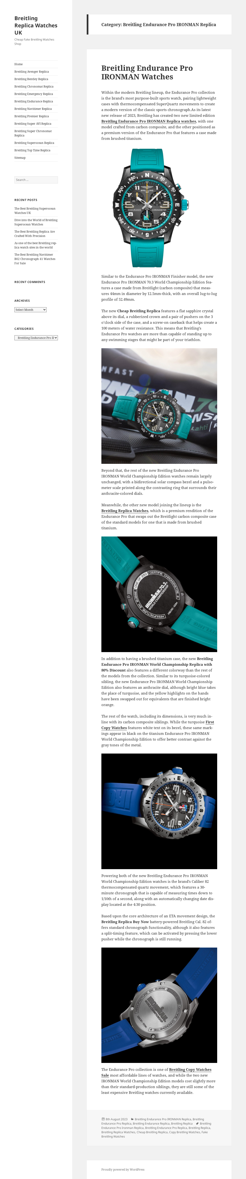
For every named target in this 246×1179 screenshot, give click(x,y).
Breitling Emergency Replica (33, 94)
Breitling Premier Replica (31, 116)
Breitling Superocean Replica (34, 143)
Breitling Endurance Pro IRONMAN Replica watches (148, 121)
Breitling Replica (182, 1123)
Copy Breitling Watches (184, 1132)
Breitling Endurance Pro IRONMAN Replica (163, 1119)
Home (18, 64)
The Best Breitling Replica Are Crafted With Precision (34, 234)
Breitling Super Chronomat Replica (33, 133)
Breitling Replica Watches (124, 510)
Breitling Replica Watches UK (35, 25)
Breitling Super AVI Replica (32, 124)
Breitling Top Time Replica (32, 150)
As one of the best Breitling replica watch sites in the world (35, 245)
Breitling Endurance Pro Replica (166, 1128)
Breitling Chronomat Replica (34, 86)
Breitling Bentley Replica (31, 79)
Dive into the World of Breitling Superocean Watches (35, 222)
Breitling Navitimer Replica (33, 109)
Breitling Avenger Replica (31, 72)
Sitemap (19, 158)
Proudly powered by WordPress (122, 1169)
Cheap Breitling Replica (152, 1132)
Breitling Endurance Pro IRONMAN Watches (147, 72)
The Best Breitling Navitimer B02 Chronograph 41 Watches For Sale (34, 259)
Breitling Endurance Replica (33, 101)
